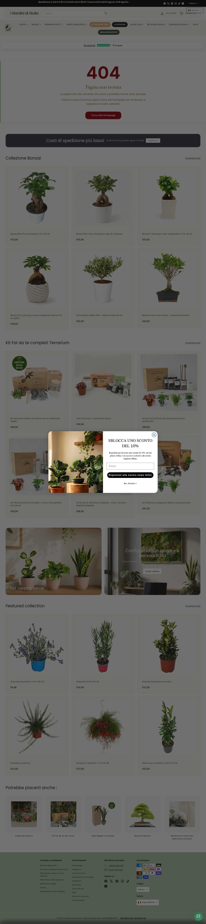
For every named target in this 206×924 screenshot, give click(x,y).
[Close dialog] (154, 435)
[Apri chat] (198, 916)
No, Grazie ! (130, 484)
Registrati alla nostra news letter (130, 475)
